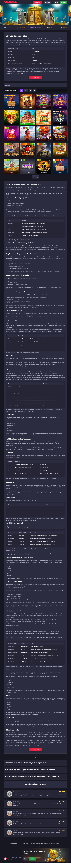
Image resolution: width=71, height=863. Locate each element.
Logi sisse (47, 2)
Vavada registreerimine (35, 749)
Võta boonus (36, 77)
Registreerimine (37, 2)
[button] (2, 14)
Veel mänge (35, 177)
